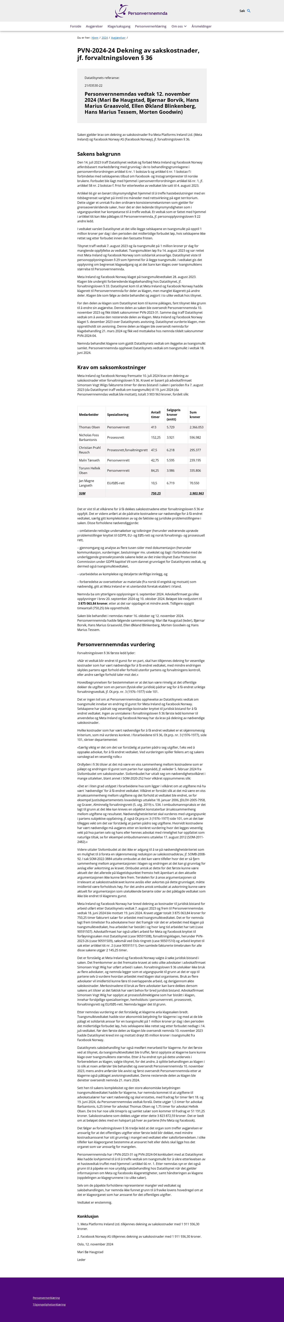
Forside (75, 26)
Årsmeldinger (202, 26)
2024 (105, 37)
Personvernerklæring (150, 26)
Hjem (95, 37)
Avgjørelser (94, 26)
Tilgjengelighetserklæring (49, 1304)
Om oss (177, 26)
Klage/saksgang (119, 26)
